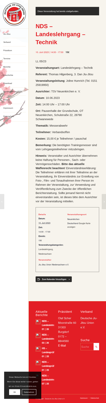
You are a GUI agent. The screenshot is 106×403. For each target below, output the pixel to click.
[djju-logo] (14, 14)
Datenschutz (29, 392)
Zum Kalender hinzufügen (54, 279)
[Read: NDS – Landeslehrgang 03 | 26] (38, 335)
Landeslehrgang (46, 249)
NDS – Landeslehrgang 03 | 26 (50, 338)
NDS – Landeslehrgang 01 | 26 (50, 325)
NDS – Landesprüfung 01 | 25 (50, 366)
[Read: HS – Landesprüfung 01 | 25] (38, 349)
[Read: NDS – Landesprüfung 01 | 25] (38, 362)
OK (14, 392)
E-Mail (62, 345)
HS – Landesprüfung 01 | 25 (50, 352)
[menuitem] (14, 34)
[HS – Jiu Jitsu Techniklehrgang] (2, 201)
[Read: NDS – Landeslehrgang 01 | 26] (38, 321)
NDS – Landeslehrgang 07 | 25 (50, 379)
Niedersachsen (45, 253)
